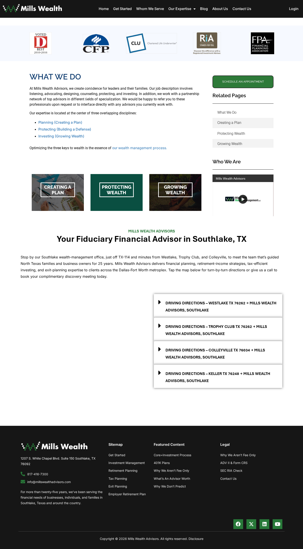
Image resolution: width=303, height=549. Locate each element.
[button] (242, 199)
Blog (204, 8)
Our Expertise (179, 8)
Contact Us (241, 8)
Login (294, 8)
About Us (220, 8)
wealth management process (142, 148)
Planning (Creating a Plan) (60, 122)
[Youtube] (277, 524)
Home (104, 8)
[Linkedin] (264, 524)
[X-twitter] (251, 524)
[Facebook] (238, 524)
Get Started (122, 8)
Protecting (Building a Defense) (64, 129)
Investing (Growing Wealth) (61, 136)
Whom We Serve (150, 8)
